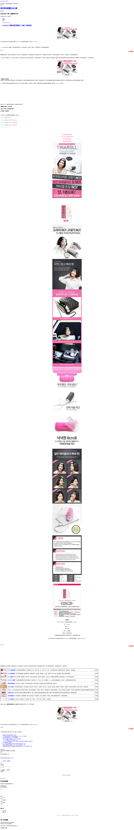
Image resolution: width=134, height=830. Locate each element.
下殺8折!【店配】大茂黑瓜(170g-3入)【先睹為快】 (12, 738)
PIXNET (59, 815)
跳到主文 (2, 11)
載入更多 (2, 764)
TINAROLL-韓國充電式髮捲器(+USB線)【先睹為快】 (17, 25)
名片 (3, 20)
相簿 (3, 18)
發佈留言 (2, 771)
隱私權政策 (73, 815)
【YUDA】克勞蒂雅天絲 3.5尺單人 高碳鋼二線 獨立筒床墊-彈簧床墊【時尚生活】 (18, 741)
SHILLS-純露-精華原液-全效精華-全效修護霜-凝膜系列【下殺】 (14, 743)
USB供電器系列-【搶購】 (7, 742)
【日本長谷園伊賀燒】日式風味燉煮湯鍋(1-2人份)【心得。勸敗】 (15, 736)
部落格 (4, 19)
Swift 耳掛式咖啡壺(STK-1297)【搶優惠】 (10, 737)
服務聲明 (77, 815)
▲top (1, 762)
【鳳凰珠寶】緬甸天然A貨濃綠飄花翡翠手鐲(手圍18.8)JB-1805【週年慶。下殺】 (17, 746)
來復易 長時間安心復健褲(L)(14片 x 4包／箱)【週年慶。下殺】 (14, 745)
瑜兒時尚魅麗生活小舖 (8, 8)
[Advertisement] (9, 93)
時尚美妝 (9, 16)
